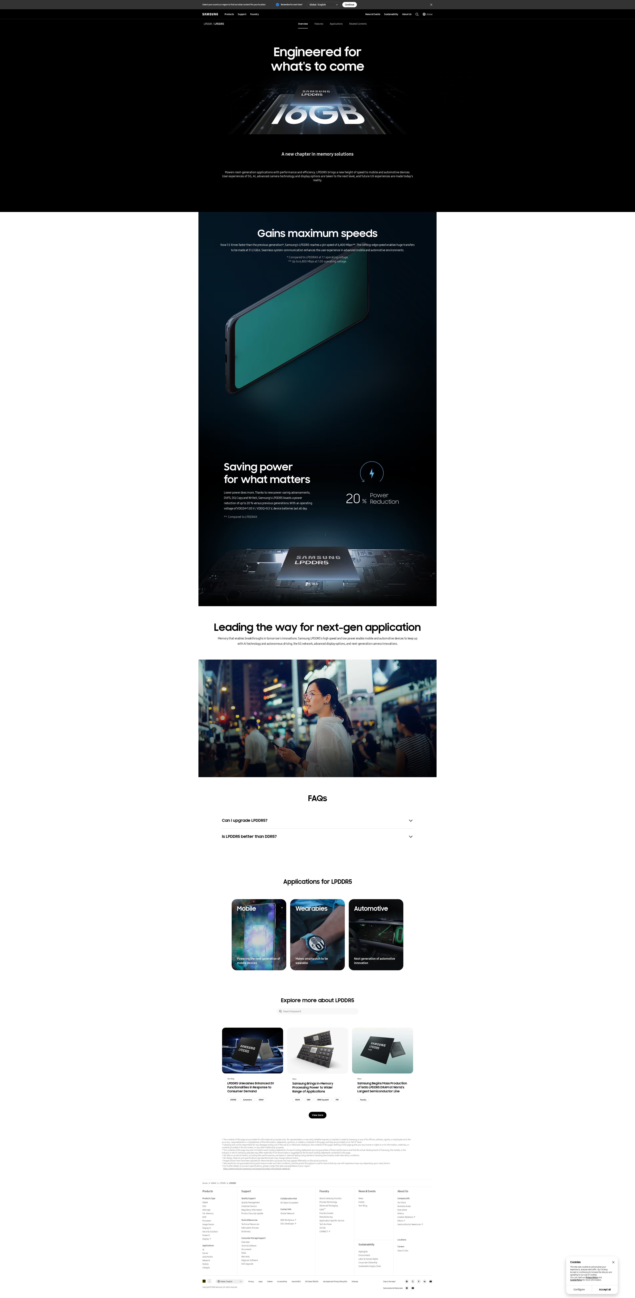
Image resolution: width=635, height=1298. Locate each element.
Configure (579, 1289)
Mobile (205, 1264)
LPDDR (208, 24)
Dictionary (246, 1231)
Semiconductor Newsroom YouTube (413, 1288)
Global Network (287, 1213)
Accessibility (282, 1281)
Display (205, 1238)
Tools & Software (248, 1245)
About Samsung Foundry (330, 1198)
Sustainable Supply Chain (370, 1266)
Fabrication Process (250, 1227)
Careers (401, 1246)
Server (205, 1253)
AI (203, 1249)
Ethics (400, 1220)
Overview (303, 23)
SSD (204, 1206)
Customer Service (249, 1206)
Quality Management (250, 1202)
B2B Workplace (287, 1220)
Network (206, 1260)
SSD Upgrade (247, 1263)
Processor (206, 1220)
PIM (337, 1100)
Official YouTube (431, 1281)
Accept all (605, 1289)
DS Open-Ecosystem (289, 1202)
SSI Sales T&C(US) (311, 1281)
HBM (308, 1100)
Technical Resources (250, 1224)
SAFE (322, 1209)
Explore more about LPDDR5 (317, 1000)
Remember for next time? (291, 4)
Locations (402, 1239)
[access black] (204, 1281)
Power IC (206, 1235)
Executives (402, 1209)
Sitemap (355, 1281)
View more (317, 1115)
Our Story (402, 1202)
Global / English (318, 4)
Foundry (363, 1100)
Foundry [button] (254, 14)
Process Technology (328, 1202)
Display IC (206, 1228)
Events (361, 1202)
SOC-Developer (287, 1223)
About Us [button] (406, 14)
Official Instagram (407, 1281)
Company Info (404, 1198)
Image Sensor (208, 1224)
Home (205, 1183)
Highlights (363, 1251)
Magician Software (249, 1260)
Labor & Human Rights (368, 1258)
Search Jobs (403, 1250)
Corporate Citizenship (368, 1262)
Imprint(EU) (296, 1281)
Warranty (245, 1256)
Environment (364, 1255)
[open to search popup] (417, 14)
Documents (246, 1249)
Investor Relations (405, 1217)
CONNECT (323, 1231)
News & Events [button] (372, 14)
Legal (260, 1281)
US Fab (322, 1227)
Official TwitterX (413, 1281)
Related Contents (358, 23)
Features (319, 23)
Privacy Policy (592, 1277)
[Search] (280, 1011)
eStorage (206, 1209)
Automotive (247, 1100)
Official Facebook (419, 1281)
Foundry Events (326, 1213)
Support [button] (242, 14)
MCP (204, 1217)
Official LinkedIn (425, 1281)
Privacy (251, 1281)
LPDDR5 (233, 1100)
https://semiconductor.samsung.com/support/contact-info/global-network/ (256, 1168)
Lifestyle (206, 1267)
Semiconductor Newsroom (409, 1224)
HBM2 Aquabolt (323, 1100)
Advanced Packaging (328, 1205)
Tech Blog (363, 1205)
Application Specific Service (331, 1220)
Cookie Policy (576, 1280)
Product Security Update (252, 1213)
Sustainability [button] (391, 14)
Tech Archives (325, 1224)
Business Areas (404, 1206)
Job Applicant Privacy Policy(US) (335, 1281)
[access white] (209, 1281)
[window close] (613, 1262)
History (401, 1213)
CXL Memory (207, 1213)
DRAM (261, 1100)
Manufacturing (326, 1216)
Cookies (270, 1281)
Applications (336, 23)
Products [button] (229, 14)
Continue (349, 4)
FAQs (243, 1253)
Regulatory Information (251, 1209)
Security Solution (210, 1231)
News (361, 1198)
